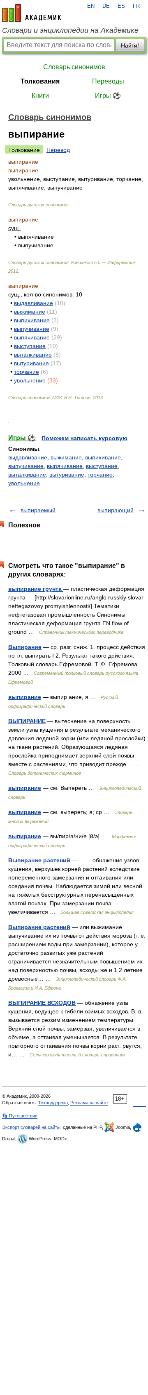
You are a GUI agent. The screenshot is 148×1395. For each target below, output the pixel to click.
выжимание (29, 311)
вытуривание (31, 363)
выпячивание (32, 337)
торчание (26, 372)
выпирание (24, 697)
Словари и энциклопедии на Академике (70, 30)
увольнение (30, 380)
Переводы (108, 81)
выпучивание (31, 329)
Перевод (58, 150)
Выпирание (25, 647)
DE (106, 6)
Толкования (40, 81)
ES (121, 6)
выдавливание (33, 303)
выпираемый (38, 510)
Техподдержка (53, 1102)
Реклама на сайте (89, 1102)
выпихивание (32, 320)
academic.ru (31, 13)
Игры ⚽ (108, 95)
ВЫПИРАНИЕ (27, 721)
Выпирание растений (39, 860)
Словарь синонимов (74, 66)
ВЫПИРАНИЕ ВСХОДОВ (42, 1002)
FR (136, 6)
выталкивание (33, 354)
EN (91, 6)
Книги (40, 95)
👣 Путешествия (19, 1115)
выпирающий (115, 510)
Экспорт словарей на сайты (31, 1127)
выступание (30, 346)
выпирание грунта (35, 589)
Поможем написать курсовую (84, 438)
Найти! (130, 45)
